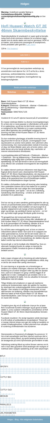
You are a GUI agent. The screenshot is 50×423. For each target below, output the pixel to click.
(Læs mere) (30, 45)
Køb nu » (25, 62)
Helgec (25, 3)
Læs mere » (25, 55)
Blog (17, 420)
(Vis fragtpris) (12, 49)
